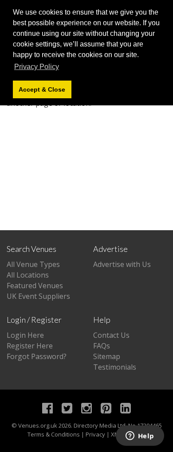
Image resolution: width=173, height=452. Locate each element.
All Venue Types (33, 264)
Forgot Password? (37, 356)
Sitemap (106, 356)
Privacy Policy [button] (36, 66)
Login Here (25, 335)
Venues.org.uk (37, 425)
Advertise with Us (122, 264)
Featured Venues (35, 285)
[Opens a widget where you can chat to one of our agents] (139, 436)
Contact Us (111, 335)
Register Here (30, 346)
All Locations (28, 275)
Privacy (95, 434)
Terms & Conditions (54, 434)
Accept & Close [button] (42, 89)
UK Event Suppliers (38, 296)
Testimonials (114, 367)
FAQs (101, 346)
